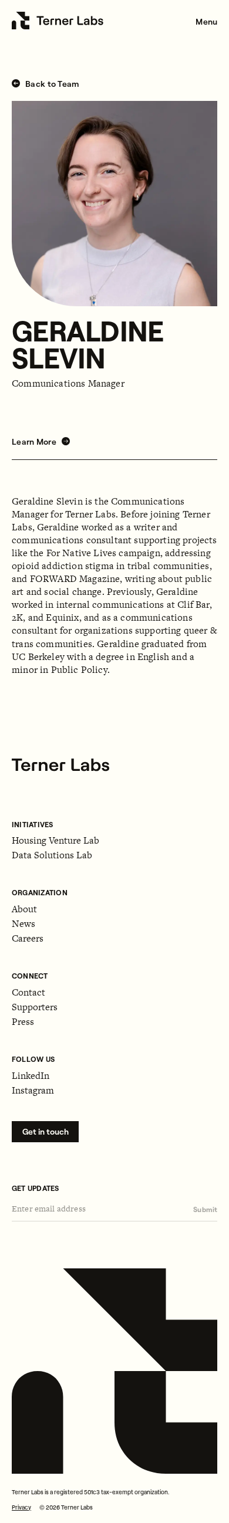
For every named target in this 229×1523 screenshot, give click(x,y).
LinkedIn (30, 1075)
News (23, 923)
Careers (27, 938)
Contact (28, 992)
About (24, 909)
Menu (206, 21)
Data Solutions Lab (52, 855)
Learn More (35, 441)
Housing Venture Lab (55, 840)
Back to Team (51, 84)
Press (23, 1021)
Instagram (33, 1090)
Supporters (35, 1007)
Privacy (21, 1507)
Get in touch (45, 1131)
